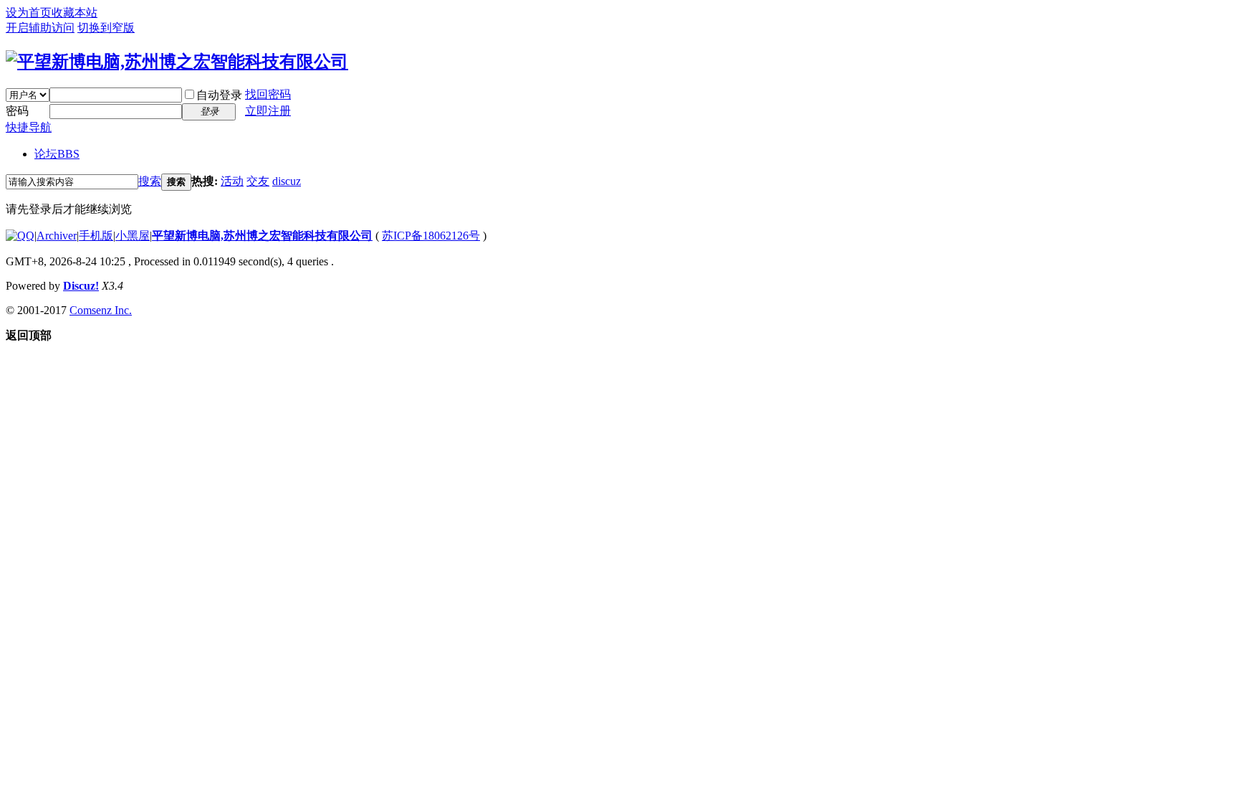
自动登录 (219, 95)
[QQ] (20, 235)
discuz (286, 181)
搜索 (149, 181)
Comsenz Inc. (100, 310)
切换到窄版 (106, 28)
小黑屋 (132, 235)
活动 (232, 181)
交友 (257, 181)
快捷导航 (29, 127)
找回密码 (268, 94)
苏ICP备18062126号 (431, 235)
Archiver (57, 235)
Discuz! (81, 286)
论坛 (57, 154)
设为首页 (29, 12)
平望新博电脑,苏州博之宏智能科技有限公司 (262, 235)
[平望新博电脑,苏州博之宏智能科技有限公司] (177, 61)
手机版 (96, 235)
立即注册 (268, 111)
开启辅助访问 (40, 28)
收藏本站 (74, 12)
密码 (17, 111)
